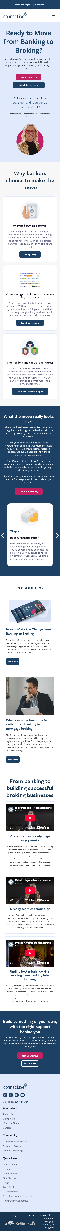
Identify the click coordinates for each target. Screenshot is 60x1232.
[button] (53, 15)
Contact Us (9, 1118)
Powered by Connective (15, 1200)
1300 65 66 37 (21, 1101)
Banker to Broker (12, 1146)
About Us (8, 1114)
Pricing (6, 1168)
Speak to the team (28, 85)
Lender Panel (10, 1173)
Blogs (6, 1182)
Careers (39, 4)
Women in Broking (13, 1150)
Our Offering (10, 1164)
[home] (15, 15)
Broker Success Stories (15, 1141)
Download (12, 661)
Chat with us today (28, 491)
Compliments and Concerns (17, 1196)
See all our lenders (30, 322)
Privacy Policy (10, 1191)
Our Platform (10, 1177)
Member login (22, 4)
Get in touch (30, 1063)
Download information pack (30, 391)
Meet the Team (11, 1123)
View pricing (30, 254)
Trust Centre (9, 1187)
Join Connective (28, 77)
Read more (12, 759)
